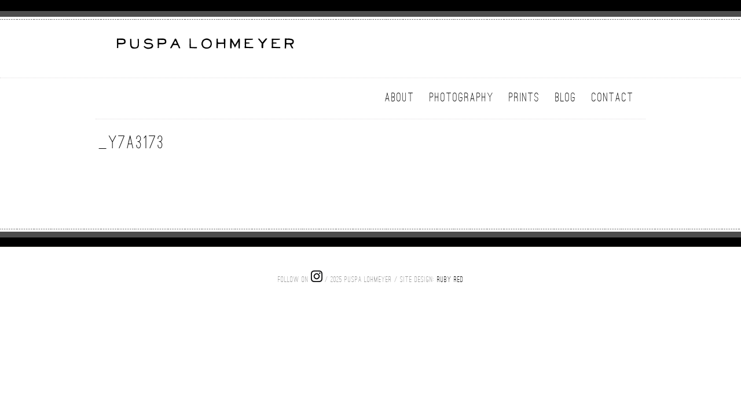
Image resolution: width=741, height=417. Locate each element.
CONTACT (613, 97)
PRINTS (524, 97)
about (399, 97)
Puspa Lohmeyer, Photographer (204, 50)
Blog (566, 97)
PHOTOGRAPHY (462, 97)
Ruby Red (450, 279)
